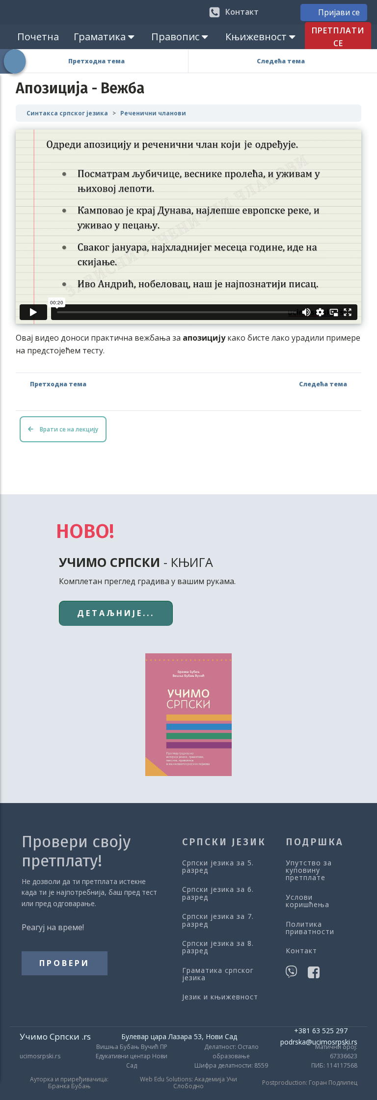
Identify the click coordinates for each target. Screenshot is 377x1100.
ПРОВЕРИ (64, 963)
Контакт (301, 950)
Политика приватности (310, 928)
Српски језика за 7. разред (218, 920)
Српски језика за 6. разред (218, 893)
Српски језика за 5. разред (218, 866)
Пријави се (339, 12)
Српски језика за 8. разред (218, 947)
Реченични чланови (153, 113)
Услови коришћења (307, 901)
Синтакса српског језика (67, 113)
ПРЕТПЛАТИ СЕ (338, 37)
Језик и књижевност (220, 996)
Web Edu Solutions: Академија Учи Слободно (188, 1083)
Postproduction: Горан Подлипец (309, 1082)
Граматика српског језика (218, 974)
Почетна (38, 36)
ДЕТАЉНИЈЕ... (116, 613)
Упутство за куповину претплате (309, 870)
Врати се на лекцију (68, 429)
